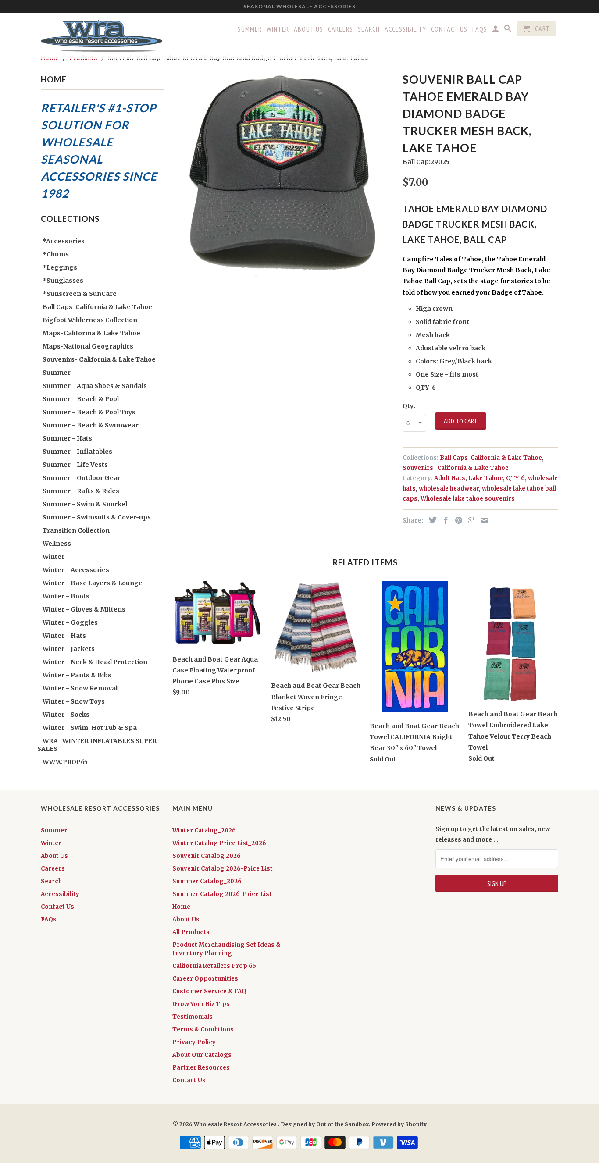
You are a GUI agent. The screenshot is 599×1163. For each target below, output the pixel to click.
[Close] (519, 412)
